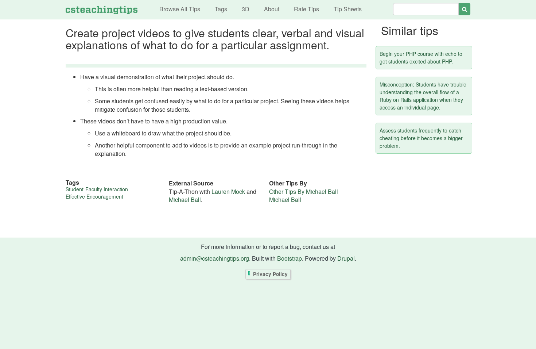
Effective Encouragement (94, 196)
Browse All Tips (179, 9)
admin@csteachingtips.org (214, 258)
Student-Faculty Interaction (97, 189)
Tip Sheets (348, 9)
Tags (221, 9)
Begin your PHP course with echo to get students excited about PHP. (421, 57)
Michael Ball (185, 199)
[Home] (101, 9)
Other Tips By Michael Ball (303, 191)
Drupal (346, 258)
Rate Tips (306, 9)
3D (245, 9)
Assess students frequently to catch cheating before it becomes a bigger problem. (421, 138)
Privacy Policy (270, 274)
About (271, 9)
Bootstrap (289, 258)
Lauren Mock (228, 191)
